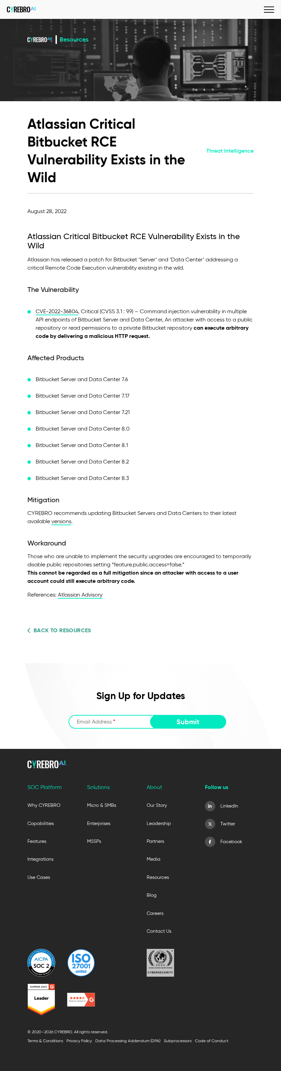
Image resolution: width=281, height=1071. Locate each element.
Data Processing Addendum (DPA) (127, 1040)
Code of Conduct (212, 1040)
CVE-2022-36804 (57, 311)
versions (61, 521)
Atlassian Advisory (80, 594)
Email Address (96, 721)
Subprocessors (178, 1040)
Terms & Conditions (45, 1040)
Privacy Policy (79, 1040)
